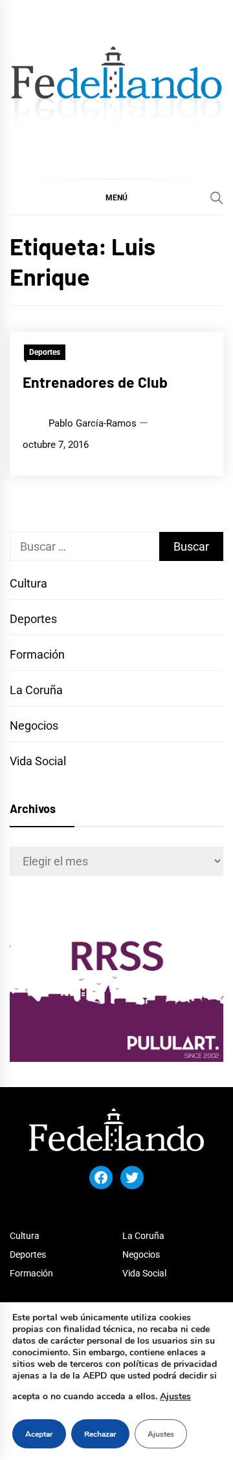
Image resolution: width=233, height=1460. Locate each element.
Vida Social (38, 761)
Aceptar (39, 1434)
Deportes (44, 352)
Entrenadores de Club (95, 382)
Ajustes (175, 1396)
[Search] (216, 198)
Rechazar (100, 1434)
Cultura (28, 583)
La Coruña (36, 690)
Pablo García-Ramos (93, 423)
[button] (116, 197)
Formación (37, 654)
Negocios (34, 725)
